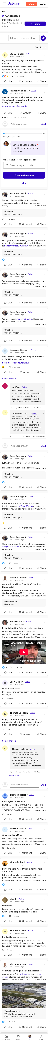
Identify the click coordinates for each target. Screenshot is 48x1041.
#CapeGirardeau (11, 246)
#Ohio (29, 319)
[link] (8, 81)
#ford (4, 363)
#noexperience (9, 106)
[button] (4, 3)
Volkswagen (25, 974)
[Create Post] (43, 38)
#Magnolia (6, 547)
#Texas (29, 506)
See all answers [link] (9, 379)
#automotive (22, 106)
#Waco (22, 506)
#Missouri (24, 246)
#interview (12, 363)
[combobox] (24, 165)
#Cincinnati (21, 319)
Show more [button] (40, 72)
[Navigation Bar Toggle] (4, 3)
